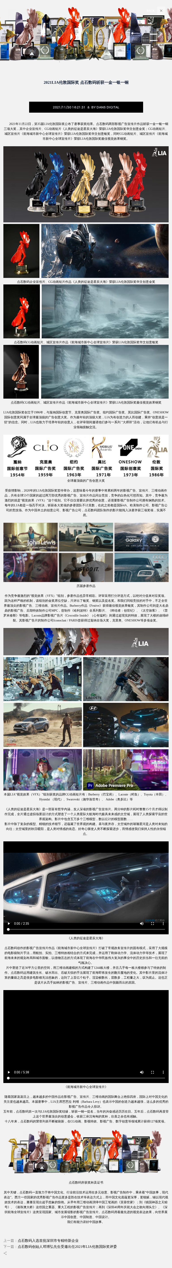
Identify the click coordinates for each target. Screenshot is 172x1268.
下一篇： (60, 1247)
